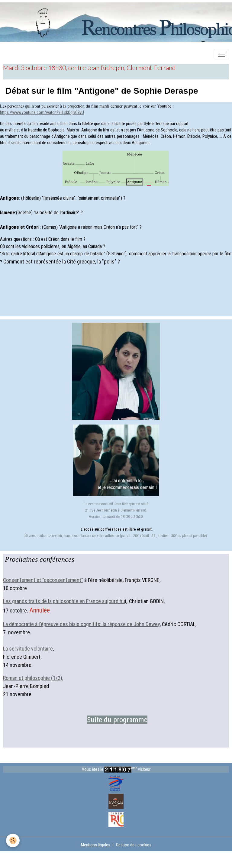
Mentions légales (95, 844)
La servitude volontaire (28, 648)
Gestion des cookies (133, 844)
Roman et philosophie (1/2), (33, 678)
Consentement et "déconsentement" (43, 580)
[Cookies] (13, 840)
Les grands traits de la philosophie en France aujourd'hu (64, 601)
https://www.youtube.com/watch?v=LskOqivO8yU (42, 112)
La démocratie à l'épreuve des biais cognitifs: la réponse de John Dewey (81, 624)
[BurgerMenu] (221, 54)
